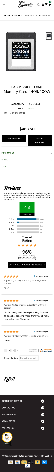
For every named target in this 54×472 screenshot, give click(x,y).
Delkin (31, 108)
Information (8, 153)
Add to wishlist (14, 138)
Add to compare (39, 140)
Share (5, 159)
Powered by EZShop (43, 456)
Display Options (11, 358)
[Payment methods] (10, 462)
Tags (4, 166)
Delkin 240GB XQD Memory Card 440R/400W (29, 15)
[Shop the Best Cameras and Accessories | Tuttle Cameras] (25, 4)
